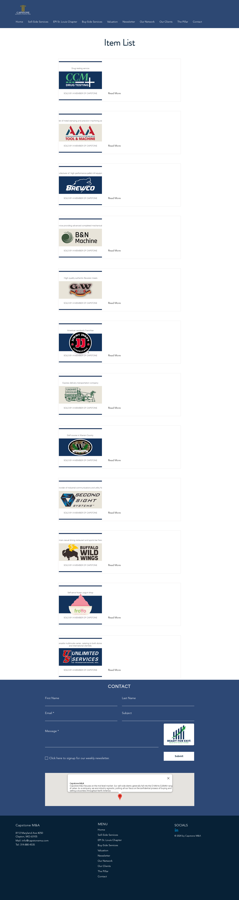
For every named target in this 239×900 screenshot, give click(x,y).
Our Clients (104, 866)
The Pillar (103, 871)
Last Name (129, 698)
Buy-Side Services (108, 845)
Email (48, 713)
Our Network (105, 860)
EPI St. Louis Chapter (110, 840)
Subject (127, 713)
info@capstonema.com (35, 840)
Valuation (103, 850)
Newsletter (104, 855)
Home (101, 829)
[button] (117, 93)
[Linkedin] (176, 830)
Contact (102, 876)
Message (51, 731)
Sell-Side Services (108, 834)
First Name (52, 698)
